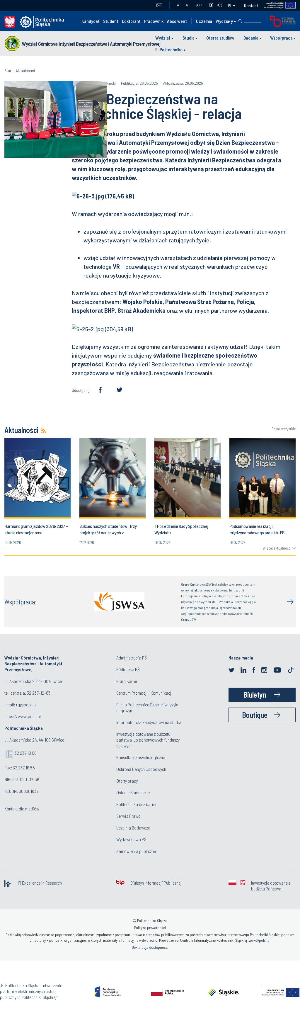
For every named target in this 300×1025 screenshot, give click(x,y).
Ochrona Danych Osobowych (141, 769)
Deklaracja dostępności (150, 947)
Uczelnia (204, 21)
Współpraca (281, 37)
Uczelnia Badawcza (133, 827)
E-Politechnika (169, 49)
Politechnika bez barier (136, 804)
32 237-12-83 (38, 693)
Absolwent (177, 21)
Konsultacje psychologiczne (140, 757)
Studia (189, 37)
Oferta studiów (220, 37)
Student (110, 21)
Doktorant (131, 21)
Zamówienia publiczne (136, 851)
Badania (250, 37)
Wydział (163, 37)
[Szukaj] (240, 21)
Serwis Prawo (128, 816)
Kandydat (90, 21)
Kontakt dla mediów (21, 808)
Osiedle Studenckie (133, 792)
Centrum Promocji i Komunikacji (144, 693)
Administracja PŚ (131, 657)
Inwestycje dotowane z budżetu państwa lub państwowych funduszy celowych (148, 739)
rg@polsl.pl (26, 704)
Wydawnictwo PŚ (131, 839)
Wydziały (224, 21)
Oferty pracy (127, 780)
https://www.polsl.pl (22, 716)
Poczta (159, 5)
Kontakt (251, 5)
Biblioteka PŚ (128, 669)
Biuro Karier (126, 681)
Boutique (254, 714)
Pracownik (153, 21)
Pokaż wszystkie (284, 429)
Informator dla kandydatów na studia (148, 722)
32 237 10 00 (26, 753)
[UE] (277, 5)
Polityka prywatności (150, 927)
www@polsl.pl (259, 940)
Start (8, 70)
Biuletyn (254, 694)
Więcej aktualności (277, 548)
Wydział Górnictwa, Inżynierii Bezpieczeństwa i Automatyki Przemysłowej (91, 43)
